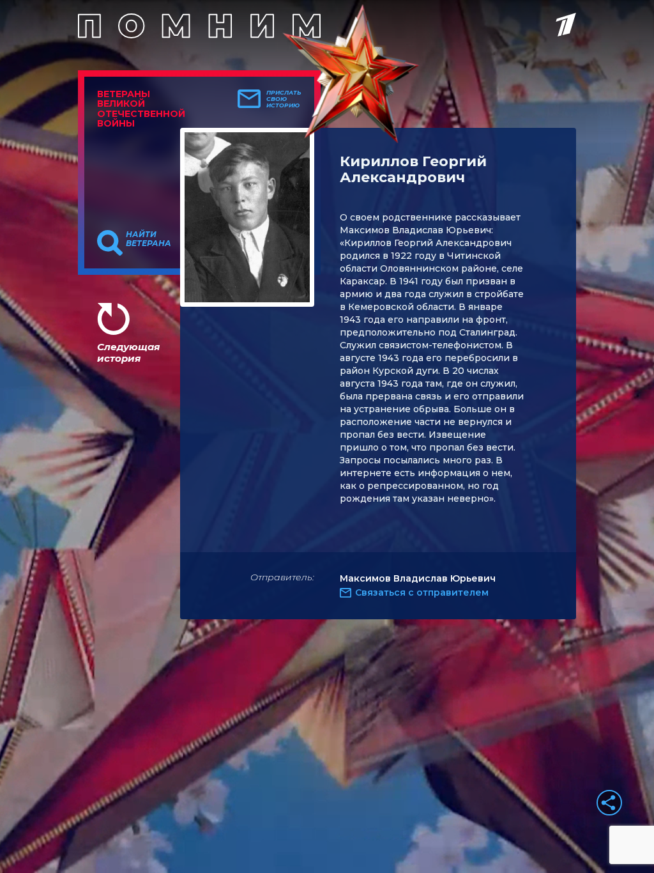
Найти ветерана (148, 239)
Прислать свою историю (283, 99)
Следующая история (128, 352)
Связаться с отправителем (422, 592)
